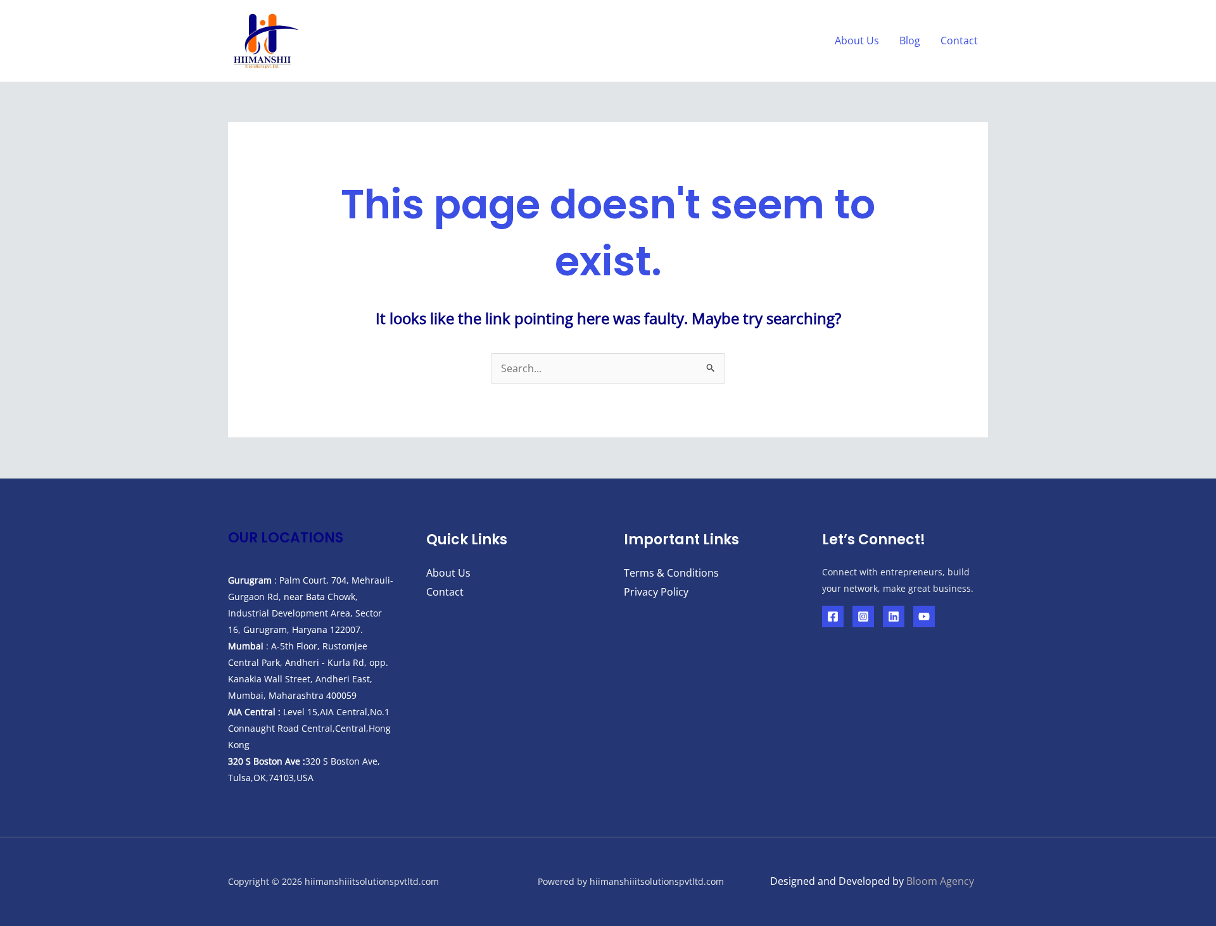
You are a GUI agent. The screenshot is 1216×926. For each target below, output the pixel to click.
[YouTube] (924, 616)
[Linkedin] (893, 616)
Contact (959, 40)
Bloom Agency (940, 881)
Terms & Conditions (671, 573)
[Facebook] (833, 616)
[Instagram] (863, 616)
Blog (909, 40)
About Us (857, 40)
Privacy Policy (656, 592)
